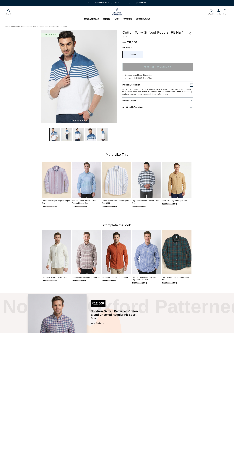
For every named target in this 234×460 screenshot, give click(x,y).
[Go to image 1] (71, 120)
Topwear (14, 26)
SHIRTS (106, 19)
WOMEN (128, 19)
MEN (117, 19)
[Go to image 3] (75, 120)
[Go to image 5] (80, 120)
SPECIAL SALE (143, 19)
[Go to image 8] (86, 120)
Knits (20, 26)
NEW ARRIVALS (91, 19)
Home (7, 26)
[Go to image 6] (82, 120)
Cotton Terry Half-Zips (30, 26)
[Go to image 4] (78, 120)
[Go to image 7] (84, 120)
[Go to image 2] (73, 120)
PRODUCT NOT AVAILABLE (157, 67)
